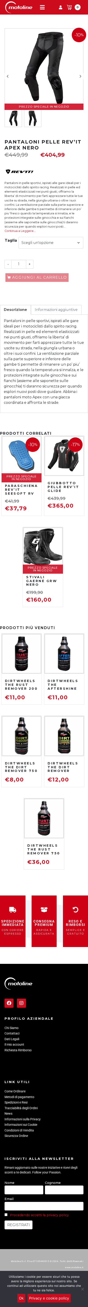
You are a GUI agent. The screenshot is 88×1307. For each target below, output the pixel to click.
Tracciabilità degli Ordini (21, 1108)
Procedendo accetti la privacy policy (39, 1215)
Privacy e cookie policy (49, 1298)
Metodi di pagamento (19, 1097)
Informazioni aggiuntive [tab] (56, 310)
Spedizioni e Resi (16, 1102)
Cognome (53, 1183)
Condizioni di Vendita (19, 1130)
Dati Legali (12, 1039)
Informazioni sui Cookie (21, 1124)
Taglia (11, 240)
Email (9, 1199)
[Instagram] (21, 1003)
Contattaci (12, 1033)
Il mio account (14, 1044)
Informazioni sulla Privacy (23, 1119)
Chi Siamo (12, 1028)
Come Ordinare (15, 1091)
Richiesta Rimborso (18, 1050)
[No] (82, 1289)
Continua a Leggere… (20, 231)
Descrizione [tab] (15, 310)
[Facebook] (9, 1003)
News (8, 1113)
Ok (21, 1298)
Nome (9, 1183)
